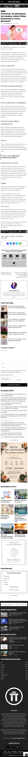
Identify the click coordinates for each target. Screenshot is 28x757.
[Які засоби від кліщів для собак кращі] (7, 494)
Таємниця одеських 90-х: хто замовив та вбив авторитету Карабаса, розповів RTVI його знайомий (14, 416)
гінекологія (12, 236)
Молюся (6, 584)
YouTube (17, 258)
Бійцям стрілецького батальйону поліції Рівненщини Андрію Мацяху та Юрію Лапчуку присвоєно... (18, 621)
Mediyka (11, 755)
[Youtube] (21, 747)
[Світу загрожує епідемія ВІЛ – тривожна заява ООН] (4, 330)
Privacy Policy (22, 752)
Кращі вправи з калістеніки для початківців (5, 517)
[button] (26, 2)
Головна (2, 9)
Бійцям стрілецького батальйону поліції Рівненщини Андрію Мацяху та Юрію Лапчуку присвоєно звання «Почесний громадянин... (14, 399)
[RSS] (14, 747)
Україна (2, 677)
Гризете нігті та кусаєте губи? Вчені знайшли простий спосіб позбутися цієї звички (21, 275)
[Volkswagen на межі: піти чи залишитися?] (21, 529)
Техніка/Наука (4, 675)
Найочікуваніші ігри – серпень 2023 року (6, 273)
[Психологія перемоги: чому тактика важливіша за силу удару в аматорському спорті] (21, 509)
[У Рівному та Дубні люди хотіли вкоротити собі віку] (4, 628)
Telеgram (4, 258)
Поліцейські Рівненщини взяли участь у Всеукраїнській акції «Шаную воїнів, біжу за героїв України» (14, 429)
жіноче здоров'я (19, 236)
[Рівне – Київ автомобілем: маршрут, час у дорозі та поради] (7, 529)
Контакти (15, 752)
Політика (3, 664)
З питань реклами (7, 752)
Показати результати (14, 589)
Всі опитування (14, 595)
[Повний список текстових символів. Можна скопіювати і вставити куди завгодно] (4, 639)
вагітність (7, 236)
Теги (9, 751)
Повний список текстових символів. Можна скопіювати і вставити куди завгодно (18, 639)
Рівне (2, 668)
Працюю (6, 582)
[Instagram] (10, 747)
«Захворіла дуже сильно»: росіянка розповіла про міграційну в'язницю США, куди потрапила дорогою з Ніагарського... (14, 424)
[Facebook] (7, 747)
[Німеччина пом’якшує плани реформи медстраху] (4, 343)
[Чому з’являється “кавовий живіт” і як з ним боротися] (4, 324)
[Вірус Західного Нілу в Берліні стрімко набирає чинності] (4, 337)
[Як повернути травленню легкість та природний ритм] (4, 310)
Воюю (5, 580)
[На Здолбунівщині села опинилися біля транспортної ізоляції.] (4, 614)
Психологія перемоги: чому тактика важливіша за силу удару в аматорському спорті (21, 518)
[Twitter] (17, 747)
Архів (5, 751)
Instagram (24, 258)
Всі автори (20, 751)
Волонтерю (7, 578)
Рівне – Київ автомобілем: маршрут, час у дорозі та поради (7, 536)
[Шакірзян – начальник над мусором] (21, 494)
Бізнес (2, 670)
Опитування (14, 751)
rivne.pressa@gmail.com (18, 738)
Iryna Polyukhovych (7, 23)
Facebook (11, 258)
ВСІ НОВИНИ (13, 440)
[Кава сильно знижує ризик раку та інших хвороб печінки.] (4, 317)
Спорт (2, 679)
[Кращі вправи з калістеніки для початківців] (7, 509)
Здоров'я (8, 9)
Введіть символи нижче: (7, 375)
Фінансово (6, 576)
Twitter (14, 265)
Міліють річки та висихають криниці (14, 437)
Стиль (2, 672)
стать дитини (4, 237)
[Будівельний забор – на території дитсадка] (4, 653)
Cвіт (2, 662)
